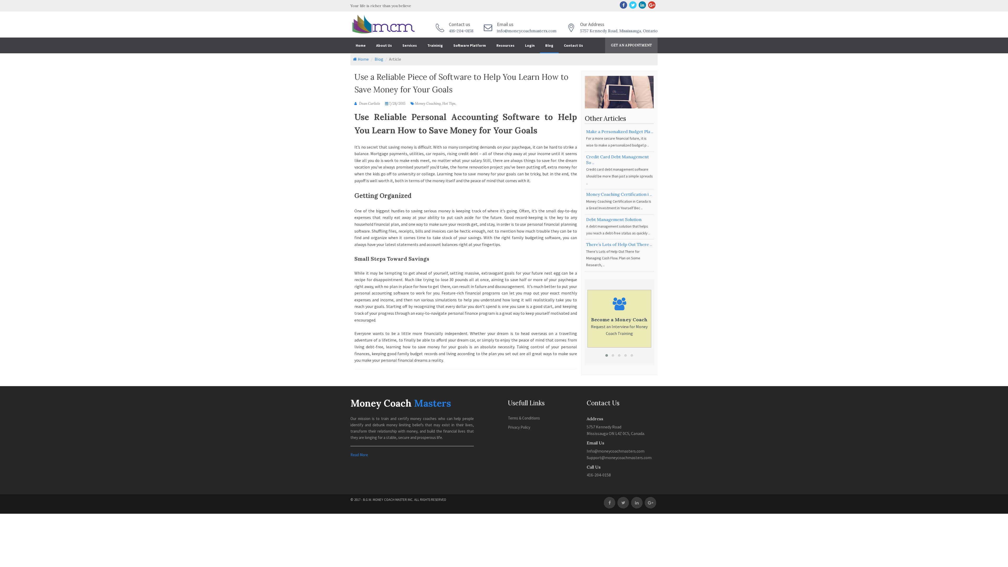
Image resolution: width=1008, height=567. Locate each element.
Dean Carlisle (369, 103)
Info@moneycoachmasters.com (615, 451)
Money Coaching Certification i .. (619, 194)
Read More (359, 454)
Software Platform (469, 45)
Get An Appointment (631, 45)
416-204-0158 (461, 30)
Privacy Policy (519, 427)
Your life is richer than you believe (380, 5)
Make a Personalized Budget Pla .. (619, 131)
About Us (384, 45)
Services (409, 45)
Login (530, 45)
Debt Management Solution (614, 219)
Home (361, 45)
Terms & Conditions (524, 418)
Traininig (435, 45)
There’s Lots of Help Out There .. (619, 244)
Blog (549, 45)
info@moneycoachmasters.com (526, 30)
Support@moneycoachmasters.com (619, 457)
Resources (505, 45)
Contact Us (573, 45)
